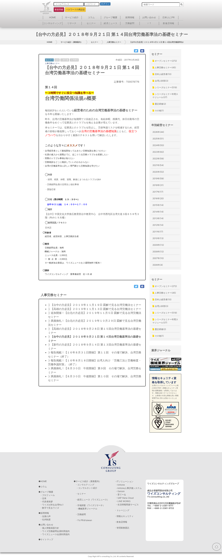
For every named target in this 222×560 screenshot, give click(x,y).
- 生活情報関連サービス (127, 504)
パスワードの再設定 (75, 9)
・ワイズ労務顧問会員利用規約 (55, 531)
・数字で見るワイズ (49, 508)
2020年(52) (158, 172)
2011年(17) (158, 231)
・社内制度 (45, 519)
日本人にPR (168, 17)
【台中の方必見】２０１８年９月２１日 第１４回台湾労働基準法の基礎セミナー (162, 42)
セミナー (91, 23)
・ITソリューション (123, 481)
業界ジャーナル (161, 350)
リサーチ (71, 23)
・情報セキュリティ (124, 516)
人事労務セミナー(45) (165, 67)
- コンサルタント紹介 (87, 488)
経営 (57, 60)
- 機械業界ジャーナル (87, 508)
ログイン (105, 4)
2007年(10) (158, 258)
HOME (52, 17)
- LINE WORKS (123, 501)
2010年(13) (158, 238)
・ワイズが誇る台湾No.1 (51, 504)
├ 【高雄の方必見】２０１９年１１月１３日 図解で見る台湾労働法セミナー (97, 309)
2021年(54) (158, 165)
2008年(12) (158, 251)
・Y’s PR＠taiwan (83, 520)
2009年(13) (158, 245)
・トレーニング (121, 510)
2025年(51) (158, 138)
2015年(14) (158, 205)
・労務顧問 (80, 514)
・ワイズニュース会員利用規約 (55, 534)
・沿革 (43, 498)
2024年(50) (158, 145)
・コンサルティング (84, 484)
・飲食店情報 (120, 522)
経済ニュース (110, 23)
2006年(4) (158, 265)
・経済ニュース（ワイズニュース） (92, 499)
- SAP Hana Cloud (125, 498)
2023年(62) (158, 152)
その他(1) (159, 110)
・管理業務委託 (121, 527)
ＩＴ (149, 23)
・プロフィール (47, 495)
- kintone (120, 484)
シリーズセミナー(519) (165, 87)
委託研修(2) (160, 104)
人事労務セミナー (114, 42)
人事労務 (64, 60)
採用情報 (129, 17)
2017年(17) (158, 191)
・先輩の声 (45, 516)
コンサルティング (52, 23)
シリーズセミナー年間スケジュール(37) (165, 95)
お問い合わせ (149, 17)
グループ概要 (110, 17)
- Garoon (120, 491)
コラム (91, 17)
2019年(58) (158, 178)
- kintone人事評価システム (129, 488)
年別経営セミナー (162, 125)
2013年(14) (158, 218)
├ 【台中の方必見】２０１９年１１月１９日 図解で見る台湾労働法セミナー (97, 304)
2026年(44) (158, 132)
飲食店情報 (168, 23)
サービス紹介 (72, 17)
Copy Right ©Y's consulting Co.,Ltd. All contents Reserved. (111, 556)
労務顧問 (129, 23)
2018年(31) (158, 185)
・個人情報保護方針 (49, 528)
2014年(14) (158, 211)
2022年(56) (158, 158)
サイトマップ (46, 539)
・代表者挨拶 (46, 501)
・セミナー (80, 493)
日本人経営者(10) (162, 74)
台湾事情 (74, 60)
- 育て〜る (121, 494)
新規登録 (59, 9)
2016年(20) (158, 198)
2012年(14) (158, 225)
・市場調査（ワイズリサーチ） (90, 505)
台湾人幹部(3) (161, 80)
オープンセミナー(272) (165, 61)
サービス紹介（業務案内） (71, 42)
